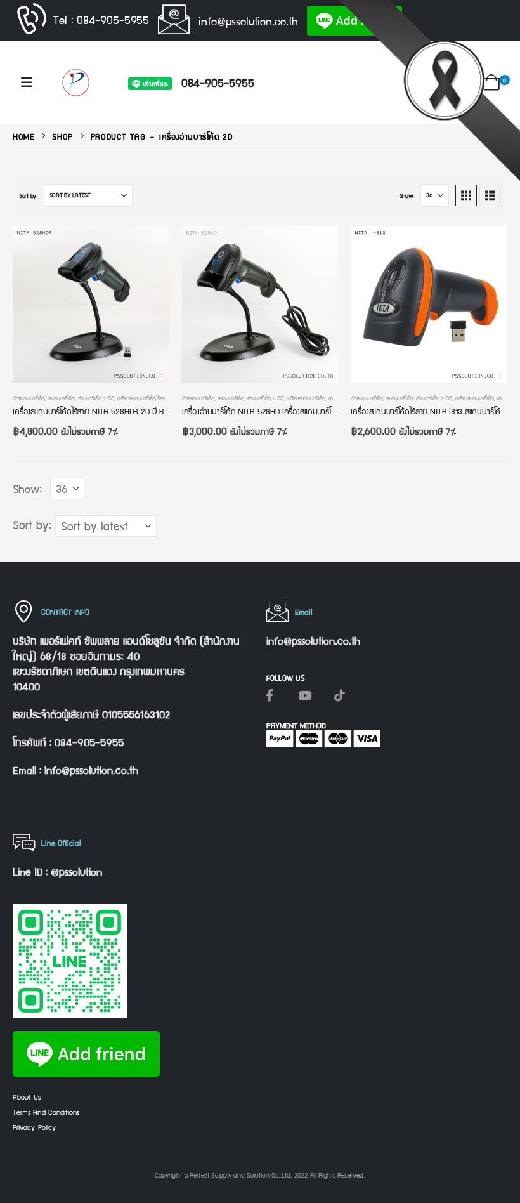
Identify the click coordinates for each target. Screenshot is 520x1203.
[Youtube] (304, 694)
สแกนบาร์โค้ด (61, 398)
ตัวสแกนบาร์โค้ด (29, 398)
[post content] (91, 304)
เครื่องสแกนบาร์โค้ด (306, 398)
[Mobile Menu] (27, 82)
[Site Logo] (75, 82)
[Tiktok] (339, 694)
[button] (465, 83)
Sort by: (28, 195)
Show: (407, 195)
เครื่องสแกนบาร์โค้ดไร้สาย (142, 398)
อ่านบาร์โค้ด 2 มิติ (96, 398)
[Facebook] (269, 694)
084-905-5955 (217, 82)
